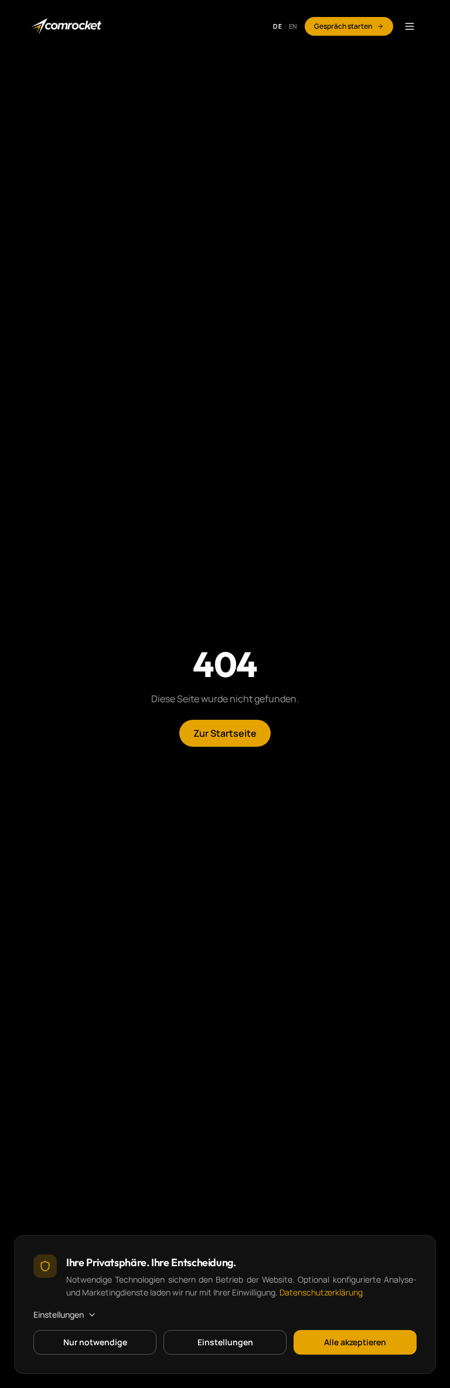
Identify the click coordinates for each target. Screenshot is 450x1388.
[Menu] (409, 26)
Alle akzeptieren (355, 1342)
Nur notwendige (95, 1342)
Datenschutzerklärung (321, 1292)
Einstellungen (58, 1314)
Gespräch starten (343, 26)
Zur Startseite (225, 733)
